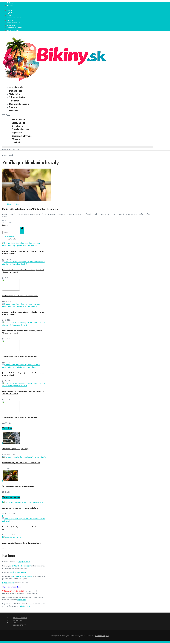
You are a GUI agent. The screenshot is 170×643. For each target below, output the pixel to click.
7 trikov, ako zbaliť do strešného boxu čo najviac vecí (20, 296)
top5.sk (9, 13)
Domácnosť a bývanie (19, 104)
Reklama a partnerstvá (20, 618)
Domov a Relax (16, 90)
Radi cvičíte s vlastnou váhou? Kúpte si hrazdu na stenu (30, 209)
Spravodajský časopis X (101, 636)
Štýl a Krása (14, 94)
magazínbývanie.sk (13, 23)
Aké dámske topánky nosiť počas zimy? (15, 449)
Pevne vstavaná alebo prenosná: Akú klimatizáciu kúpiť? (21, 543)
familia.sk (10, 15)
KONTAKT (16, 622)
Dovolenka (14, 110)
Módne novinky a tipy (14, 28)
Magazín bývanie (13, 30)
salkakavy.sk (11, 25)
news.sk (10, 8)
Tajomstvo (14, 100)
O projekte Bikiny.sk (19, 620)
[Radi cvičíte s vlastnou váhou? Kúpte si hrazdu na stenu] (26, 200)
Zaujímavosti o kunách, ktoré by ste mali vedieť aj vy (20, 508)
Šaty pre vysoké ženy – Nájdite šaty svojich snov (18, 486)
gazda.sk (10, 20)
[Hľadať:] (13, 232)
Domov (4, 155)
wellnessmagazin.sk (14, 18)
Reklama (10, 5)
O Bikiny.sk (10, 3)
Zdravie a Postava (17, 97)
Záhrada (13, 107)
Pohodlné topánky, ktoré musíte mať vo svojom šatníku (21, 463)
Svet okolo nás (16, 87)
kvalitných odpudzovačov (21, 566)
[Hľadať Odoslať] (22, 230)
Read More (6, 225)
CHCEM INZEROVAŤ (19, 625)
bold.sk (9, 10)
